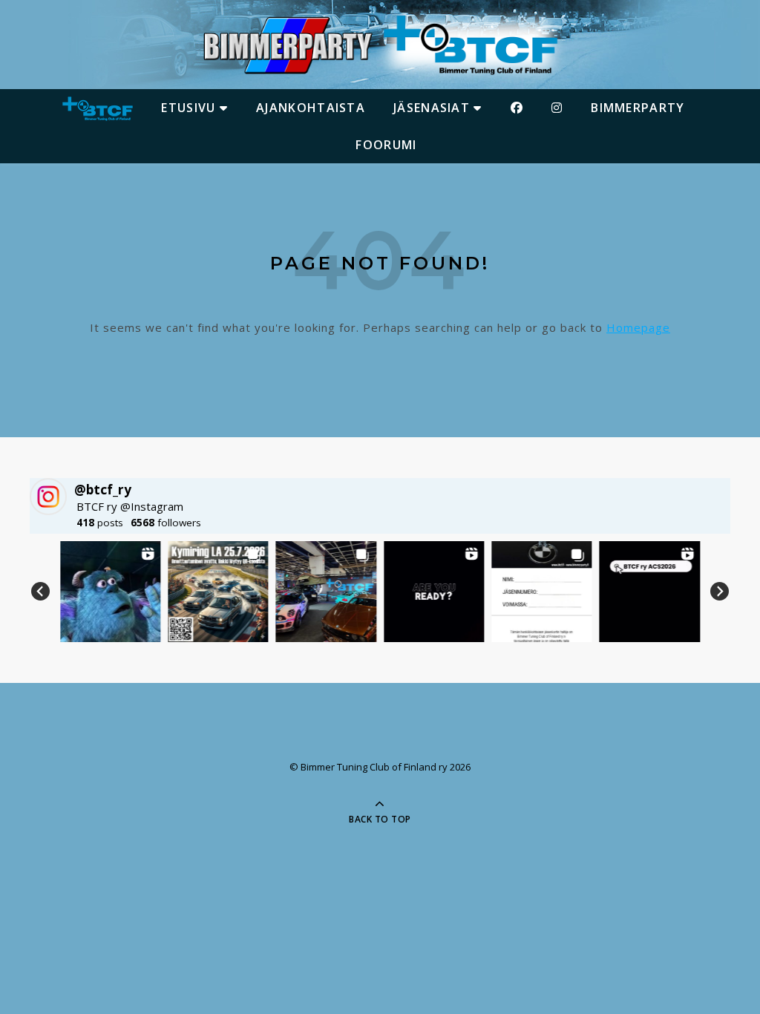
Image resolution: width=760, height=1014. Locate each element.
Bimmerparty (637, 107)
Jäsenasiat (433, 107)
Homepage (638, 327)
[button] (110, 591)
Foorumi (386, 145)
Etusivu (190, 107)
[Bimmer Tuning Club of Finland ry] (380, 45)
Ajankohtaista (310, 107)
